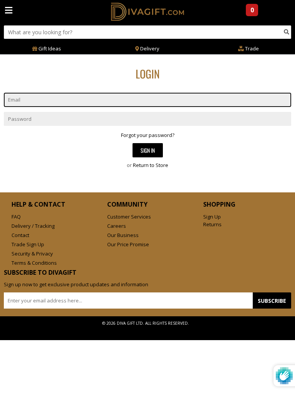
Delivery (149, 48)
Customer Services (129, 216)
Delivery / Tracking (33, 225)
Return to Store (150, 165)
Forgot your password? (147, 135)
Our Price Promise (128, 244)
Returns (212, 224)
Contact (20, 235)
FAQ (16, 216)
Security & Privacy (32, 253)
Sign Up (212, 216)
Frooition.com (155, 329)
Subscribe (272, 300)
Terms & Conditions (34, 262)
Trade (251, 48)
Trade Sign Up (28, 244)
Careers (116, 225)
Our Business (123, 235)
